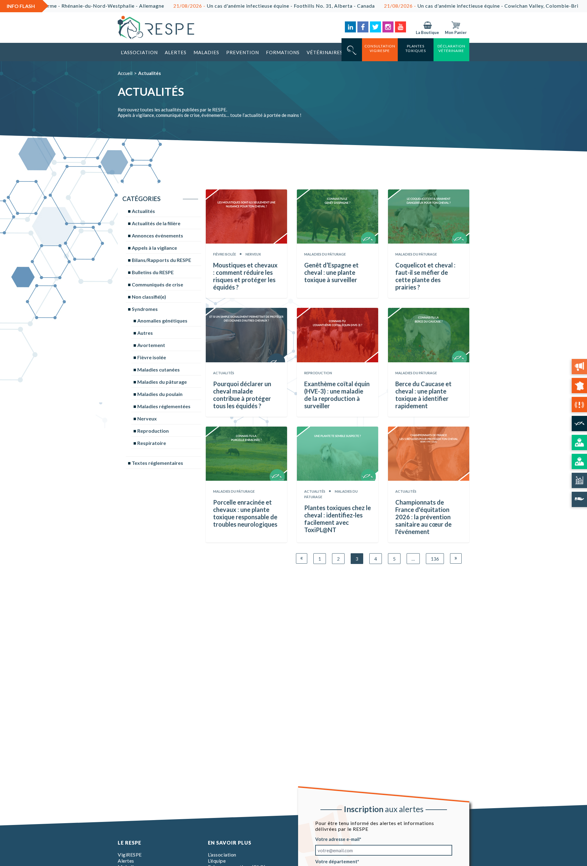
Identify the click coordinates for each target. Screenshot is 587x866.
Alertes (175, 52)
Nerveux (147, 418)
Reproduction (153, 431)
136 (435, 559)
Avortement (151, 345)
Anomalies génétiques (162, 320)
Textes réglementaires (157, 463)
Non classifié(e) (149, 297)
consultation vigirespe (379, 48)
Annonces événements (157, 235)
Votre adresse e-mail (337, 839)
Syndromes (145, 309)
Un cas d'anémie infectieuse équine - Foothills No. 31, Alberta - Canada (239, 6)
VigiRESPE (130, 854)
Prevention (242, 52)
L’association (139, 52)
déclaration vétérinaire (451, 48)
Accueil (125, 73)
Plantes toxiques (415, 48)
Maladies (206, 52)
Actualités (143, 211)
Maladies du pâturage (162, 382)
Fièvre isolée (151, 357)
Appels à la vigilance (154, 248)
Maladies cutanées (158, 369)
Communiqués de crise (157, 284)
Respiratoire (151, 443)
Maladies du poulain (160, 394)
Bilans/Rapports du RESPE (161, 260)
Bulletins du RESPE (153, 272)
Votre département (336, 861)
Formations (283, 52)
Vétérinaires (325, 52)
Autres (145, 333)
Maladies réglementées (163, 406)
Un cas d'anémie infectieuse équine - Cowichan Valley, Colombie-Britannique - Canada (468, 6)
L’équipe (217, 861)
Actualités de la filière (156, 223)
